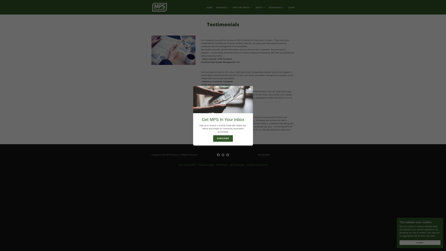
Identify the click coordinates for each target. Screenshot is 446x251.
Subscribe (223, 138)
